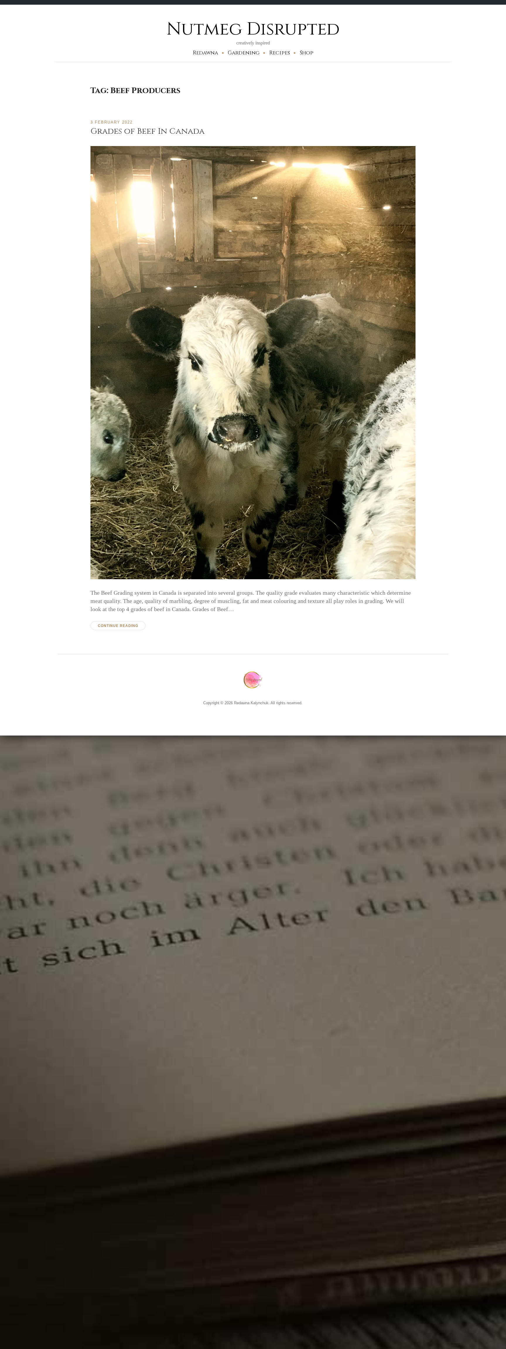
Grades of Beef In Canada (147, 131)
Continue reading (118, 626)
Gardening (243, 52)
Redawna (205, 52)
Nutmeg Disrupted (253, 29)
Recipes (279, 52)
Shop (306, 52)
